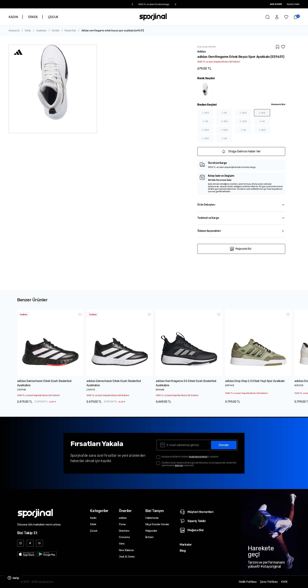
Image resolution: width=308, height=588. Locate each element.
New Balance (126, 550)
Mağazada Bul (243, 248)
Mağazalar (151, 530)
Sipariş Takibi (293, 4)
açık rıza (179, 465)
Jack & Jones (127, 556)
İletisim (149, 537)
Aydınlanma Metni (198, 456)
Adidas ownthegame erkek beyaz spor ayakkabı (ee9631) (112, 30)
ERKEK (33, 17)
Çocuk (93, 530)
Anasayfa (14, 30)
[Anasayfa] (153, 16)
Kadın (93, 517)
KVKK (284, 581)
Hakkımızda (151, 517)
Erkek (28, 30)
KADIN (13, 17)
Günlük (55, 30)
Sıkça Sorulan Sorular (157, 524)
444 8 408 (276, 4)
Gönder (224, 445)
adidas (123, 517)
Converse (124, 537)
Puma (122, 524)
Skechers (124, 530)
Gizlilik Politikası (247, 581)
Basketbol (70, 30)
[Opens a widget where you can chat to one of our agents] (13, 578)
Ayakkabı (41, 30)
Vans (122, 543)
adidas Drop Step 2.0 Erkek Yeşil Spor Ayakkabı (254, 381)
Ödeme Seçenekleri (209, 230)
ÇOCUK (53, 17)
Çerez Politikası (269, 581)
